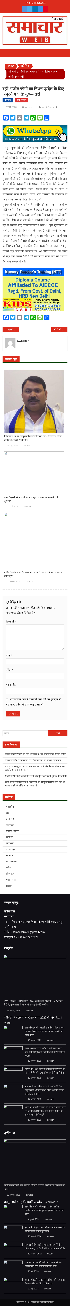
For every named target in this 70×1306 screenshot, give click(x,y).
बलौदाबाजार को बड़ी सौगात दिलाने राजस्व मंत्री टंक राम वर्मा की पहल (34, 1187)
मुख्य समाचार (21, 100)
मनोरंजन (9, 856)
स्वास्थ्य (9, 886)
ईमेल (9, 670)
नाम (9, 655)
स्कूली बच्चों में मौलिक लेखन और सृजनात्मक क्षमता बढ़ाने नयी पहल (13, 330)
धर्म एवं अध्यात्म (12, 831)
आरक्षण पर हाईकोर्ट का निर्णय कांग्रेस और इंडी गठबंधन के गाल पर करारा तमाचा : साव (43, 1264)
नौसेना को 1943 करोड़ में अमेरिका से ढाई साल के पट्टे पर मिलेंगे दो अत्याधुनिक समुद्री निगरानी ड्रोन (45, 1071)
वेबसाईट (11, 685)
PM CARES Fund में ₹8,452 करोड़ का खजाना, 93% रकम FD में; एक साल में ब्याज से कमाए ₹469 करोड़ (33, 1002)
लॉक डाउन (10, 874)
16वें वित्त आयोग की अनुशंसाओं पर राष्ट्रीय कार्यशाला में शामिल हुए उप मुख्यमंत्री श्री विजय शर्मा (44, 1210)
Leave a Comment (48, 107)
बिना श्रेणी (10, 843)
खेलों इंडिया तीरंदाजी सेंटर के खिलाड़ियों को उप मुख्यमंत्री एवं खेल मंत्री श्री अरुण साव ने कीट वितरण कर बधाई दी (35, 784)
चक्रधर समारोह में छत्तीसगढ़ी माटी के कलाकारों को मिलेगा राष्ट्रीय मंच (33, 760)
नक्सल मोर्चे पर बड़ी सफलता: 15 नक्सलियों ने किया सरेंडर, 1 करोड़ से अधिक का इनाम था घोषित (45, 1247)
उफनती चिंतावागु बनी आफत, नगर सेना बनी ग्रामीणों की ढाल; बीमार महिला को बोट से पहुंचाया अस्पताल (35, 768)
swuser (27, 445)
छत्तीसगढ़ (10, 819)
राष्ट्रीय (8, 868)
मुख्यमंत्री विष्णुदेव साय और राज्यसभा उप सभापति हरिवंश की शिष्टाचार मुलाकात (45, 1229)
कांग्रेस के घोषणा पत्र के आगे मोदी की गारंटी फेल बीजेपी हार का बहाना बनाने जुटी (33, 574)
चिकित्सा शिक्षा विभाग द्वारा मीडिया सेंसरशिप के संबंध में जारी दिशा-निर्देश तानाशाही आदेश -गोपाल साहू (33, 438)
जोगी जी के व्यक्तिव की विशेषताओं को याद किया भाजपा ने (61, 330)
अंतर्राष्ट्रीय (10, 807)
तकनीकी (10, 825)
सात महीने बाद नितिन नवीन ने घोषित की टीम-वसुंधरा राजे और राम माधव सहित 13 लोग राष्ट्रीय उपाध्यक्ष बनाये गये (44, 1090)
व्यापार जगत (11, 880)
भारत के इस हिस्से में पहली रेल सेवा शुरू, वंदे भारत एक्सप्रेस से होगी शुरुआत (31, 499)
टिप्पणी (11, 621)
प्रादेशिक (8, 100)
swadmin (27, 107)
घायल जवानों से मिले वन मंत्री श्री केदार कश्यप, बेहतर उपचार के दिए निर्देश (35, 754)
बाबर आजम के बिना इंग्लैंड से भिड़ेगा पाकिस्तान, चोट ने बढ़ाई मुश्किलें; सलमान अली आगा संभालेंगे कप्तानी (45, 1052)
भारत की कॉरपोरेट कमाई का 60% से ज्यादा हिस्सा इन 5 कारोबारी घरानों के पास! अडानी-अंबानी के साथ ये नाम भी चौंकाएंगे (45, 1111)
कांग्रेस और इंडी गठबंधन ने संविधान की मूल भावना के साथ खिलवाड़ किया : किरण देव (45, 1282)
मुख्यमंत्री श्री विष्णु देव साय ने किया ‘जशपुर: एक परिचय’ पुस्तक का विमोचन (36, 776)
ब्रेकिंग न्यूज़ (10, 850)
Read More (51, 1202)
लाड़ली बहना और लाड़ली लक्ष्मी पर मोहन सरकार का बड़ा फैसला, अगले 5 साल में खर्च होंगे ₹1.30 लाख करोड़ (44, 1031)
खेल (8, 813)
